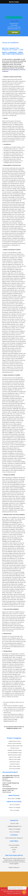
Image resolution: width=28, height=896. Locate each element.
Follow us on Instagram (14, 807)
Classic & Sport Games (14, 766)
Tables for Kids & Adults (15, 759)
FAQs (14, 851)
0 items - (14, 21)
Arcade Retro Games (14, 761)
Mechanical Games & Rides (14, 755)
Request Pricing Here (14, 867)
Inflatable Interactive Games (15, 750)
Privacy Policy (14, 847)
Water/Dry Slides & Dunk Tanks (14, 745)
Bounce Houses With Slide (14, 743)
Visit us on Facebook (14, 804)
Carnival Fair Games (15, 764)
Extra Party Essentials (14, 768)
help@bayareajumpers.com (14, 826)
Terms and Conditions (14, 845)
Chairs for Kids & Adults (15, 757)
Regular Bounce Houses (15, 741)
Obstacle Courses (14, 748)
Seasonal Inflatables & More (15, 752)
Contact (14, 849)
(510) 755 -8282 (14, 823)
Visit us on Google (14, 810)
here (19, 798)
